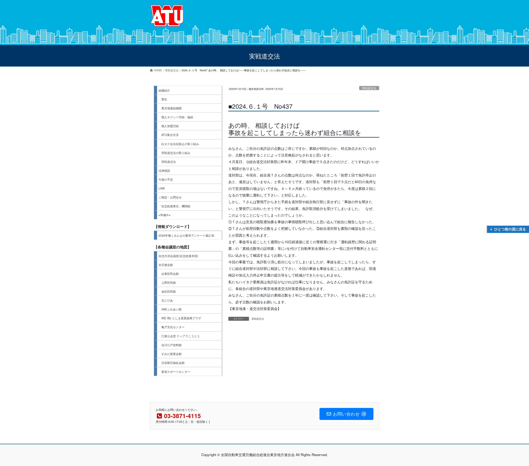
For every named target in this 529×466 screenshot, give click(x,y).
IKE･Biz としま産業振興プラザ (181, 318)
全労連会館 (165, 265)
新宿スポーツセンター (175, 371)
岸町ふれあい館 (171, 309)
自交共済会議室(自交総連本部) (178, 256)
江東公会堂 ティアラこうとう (180, 336)
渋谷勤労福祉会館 (173, 363)
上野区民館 (168, 282)
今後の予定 (165, 179)
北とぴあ (167, 300)
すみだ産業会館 (171, 354)
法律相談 (164, 170)
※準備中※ (164, 215)
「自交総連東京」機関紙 (174, 206)
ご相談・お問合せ (170, 197)
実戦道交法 (369, 88)
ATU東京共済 (170, 135)
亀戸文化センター (173, 327)
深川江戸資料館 (171, 345)
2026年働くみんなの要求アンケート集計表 (186, 235)
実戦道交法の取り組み (175, 153)
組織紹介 (164, 90)
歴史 (164, 99)
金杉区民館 (168, 291)
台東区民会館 (170, 274)
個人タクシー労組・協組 (177, 117)
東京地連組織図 (171, 108)
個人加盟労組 (170, 126)
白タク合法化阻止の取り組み (180, 144)
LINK (161, 188)
